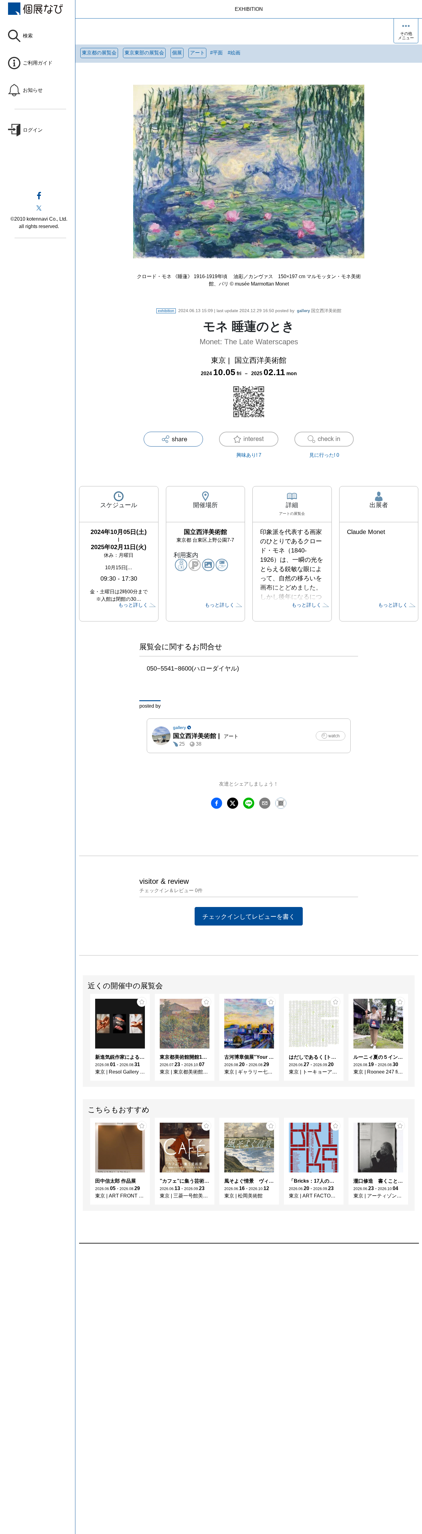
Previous (83, 1040)
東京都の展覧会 (99, 52)
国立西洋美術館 (319, 310)
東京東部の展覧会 (144, 52)
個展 (177, 52)
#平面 (216, 52)
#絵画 (234, 52)
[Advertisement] (248, 1313)
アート (197, 52)
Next (414, 1040)
